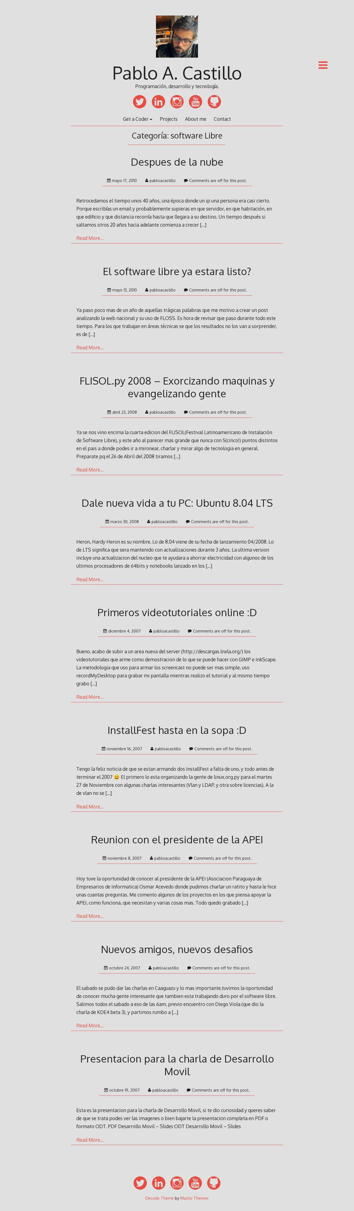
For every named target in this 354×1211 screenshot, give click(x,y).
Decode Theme (159, 1197)
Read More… (89, 238)
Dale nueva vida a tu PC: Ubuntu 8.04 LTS (177, 502)
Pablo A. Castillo (177, 72)
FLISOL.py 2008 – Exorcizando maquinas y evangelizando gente (177, 387)
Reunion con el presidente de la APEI (177, 839)
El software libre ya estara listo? (177, 271)
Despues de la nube (177, 161)
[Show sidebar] (323, 65)
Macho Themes (194, 1197)
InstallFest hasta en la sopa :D (177, 729)
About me (195, 119)
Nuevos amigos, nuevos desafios (177, 949)
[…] (203, 225)
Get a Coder (136, 119)
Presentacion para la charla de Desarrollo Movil (177, 1065)
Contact (222, 119)
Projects (169, 119)
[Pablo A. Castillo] (177, 60)
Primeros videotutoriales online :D (177, 612)
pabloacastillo (163, 180)
